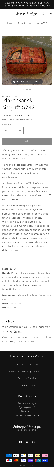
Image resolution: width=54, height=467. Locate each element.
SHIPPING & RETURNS (27, 364)
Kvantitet (7, 124)
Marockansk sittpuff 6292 (32, 23)
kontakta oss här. (26, 341)
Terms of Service (27, 378)
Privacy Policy (27, 385)
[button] (3, 14)
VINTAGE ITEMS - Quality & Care (27, 371)
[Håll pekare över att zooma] (27, 60)
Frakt (21, 120)
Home (9, 23)
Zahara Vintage (30, 466)
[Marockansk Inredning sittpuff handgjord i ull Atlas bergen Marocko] (24, 89)
